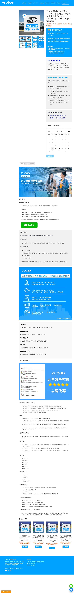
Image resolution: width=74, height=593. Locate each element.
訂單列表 (11, 568)
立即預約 (50, 156)
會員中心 (65, 3)
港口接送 (42, 3)
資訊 (22, 164)
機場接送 (35, 3)
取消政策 (32, 164)
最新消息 (47, 3)
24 (52, 148)
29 (68, 148)
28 (65, 148)
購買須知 (26, 164)
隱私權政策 (16, 568)
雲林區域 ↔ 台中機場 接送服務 (58, 118)
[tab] (22, 163)
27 (62, 148)
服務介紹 (24, 3)
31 (52, 151)
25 (55, 148)
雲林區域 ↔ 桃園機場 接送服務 (58, 115)
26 (59, 148)
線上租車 (30, 3)
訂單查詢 (58, 3)
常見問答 (53, 3)
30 (49, 151)
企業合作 (20, 568)
